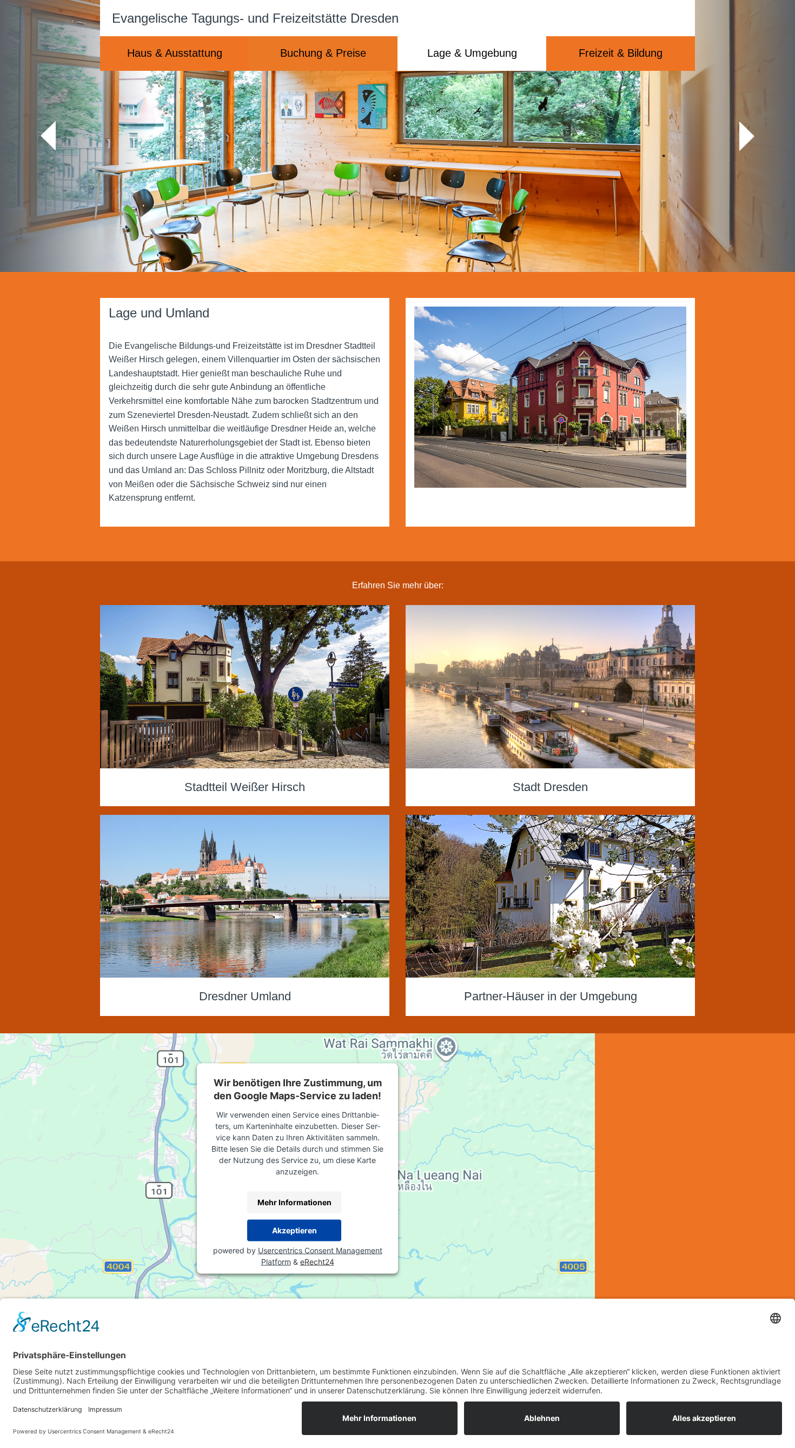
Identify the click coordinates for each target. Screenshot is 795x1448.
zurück (48, 136)
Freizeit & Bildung (620, 53)
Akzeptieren (294, 1230)
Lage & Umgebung (472, 53)
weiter (746, 136)
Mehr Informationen (294, 1202)
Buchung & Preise (323, 53)
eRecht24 (317, 1261)
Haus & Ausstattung (174, 53)
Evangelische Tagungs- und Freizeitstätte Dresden (255, 18)
